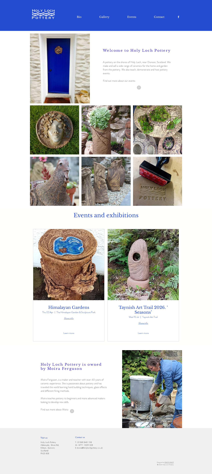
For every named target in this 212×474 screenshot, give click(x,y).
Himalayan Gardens (68, 307)
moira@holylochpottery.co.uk (89, 448)
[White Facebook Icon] (178, 16)
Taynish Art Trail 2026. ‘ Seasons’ (143, 310)
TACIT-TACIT (169, 462)
